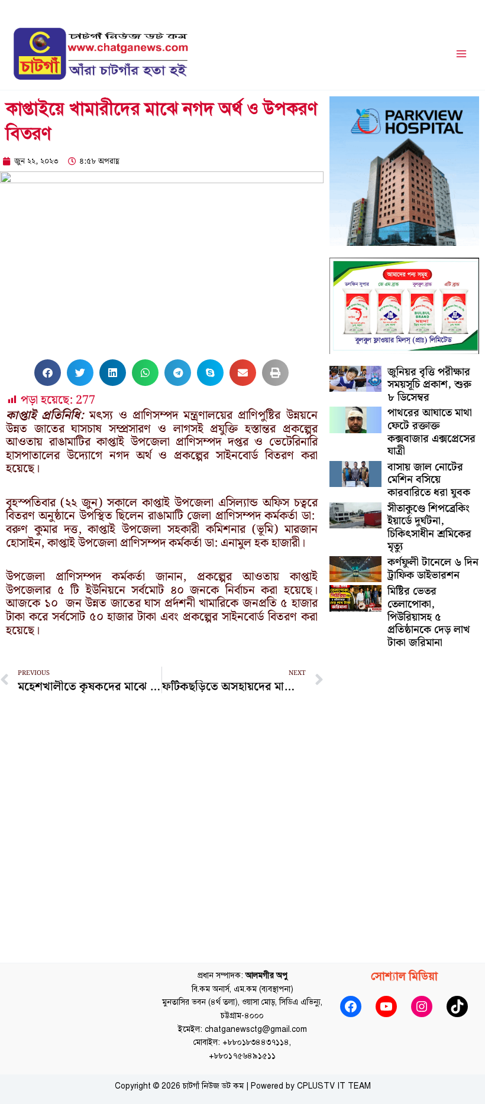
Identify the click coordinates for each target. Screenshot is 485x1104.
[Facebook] (350, 1006)
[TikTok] (457, 1006)
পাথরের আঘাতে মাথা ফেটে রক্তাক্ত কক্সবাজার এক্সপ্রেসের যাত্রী (431, 432)
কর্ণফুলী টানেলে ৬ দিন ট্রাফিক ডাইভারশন (432, 569)
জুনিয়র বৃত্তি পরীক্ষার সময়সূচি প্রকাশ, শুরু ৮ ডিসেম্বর (429, 384)
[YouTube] (386, 1006)
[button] (47, 372)
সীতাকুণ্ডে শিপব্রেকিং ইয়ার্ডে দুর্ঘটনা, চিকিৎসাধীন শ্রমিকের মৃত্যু (429, 528)
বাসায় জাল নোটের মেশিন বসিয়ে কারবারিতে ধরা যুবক (428, 480)
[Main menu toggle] (462, 54)
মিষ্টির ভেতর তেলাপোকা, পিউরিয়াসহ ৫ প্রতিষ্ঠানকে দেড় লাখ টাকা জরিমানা (428, 617)
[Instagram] (421, 1006)
